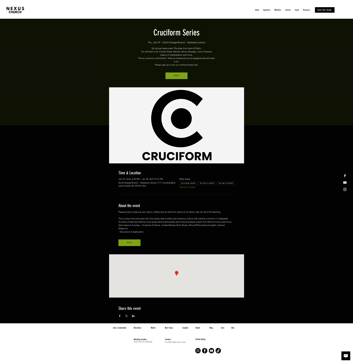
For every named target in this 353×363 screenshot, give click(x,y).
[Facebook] (204, 350)
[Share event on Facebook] (119, 316)
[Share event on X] (126, 316)
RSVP (176, 75)
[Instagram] (198, 350)
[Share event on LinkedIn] (133, 316)
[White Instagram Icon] (345, 189)
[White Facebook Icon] (345, 176)
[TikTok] (218, 350)
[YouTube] (211, 350)
